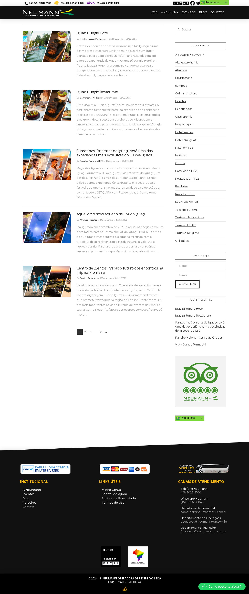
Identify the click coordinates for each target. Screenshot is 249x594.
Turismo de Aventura (189, 217)
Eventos (83, 278)
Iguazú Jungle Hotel (93, 33)
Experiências (183, 109)
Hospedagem (184, 124)
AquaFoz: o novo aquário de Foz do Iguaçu (112, 214)
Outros (180, 163)
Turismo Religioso (187, 233)
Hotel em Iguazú (87, 39)
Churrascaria (183, 78)
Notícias (180, 155)
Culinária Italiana (186, 93)
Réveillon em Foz (187, 202)
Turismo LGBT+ (96, 161)
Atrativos (84, 220)
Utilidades (182, 240)
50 (101, 332)
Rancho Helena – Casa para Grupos (198, 337)
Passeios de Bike (186, 171)
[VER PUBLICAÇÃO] (47, 46)
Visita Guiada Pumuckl (190, 344)
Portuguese (187, 417)
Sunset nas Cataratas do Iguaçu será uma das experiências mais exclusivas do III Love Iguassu (115, 153)
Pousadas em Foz (187, 178)
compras (181, 85)
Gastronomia (85, 98)
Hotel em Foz (184, 132)
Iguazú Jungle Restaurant (97, 91)
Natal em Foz (184, 147)
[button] (222, 586)
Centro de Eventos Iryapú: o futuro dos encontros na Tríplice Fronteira (120, 270)
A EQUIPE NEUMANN (190, 54)
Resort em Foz (185, 194)
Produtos (99, 39)
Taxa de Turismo (186, 209)
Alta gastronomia (186, 62)
